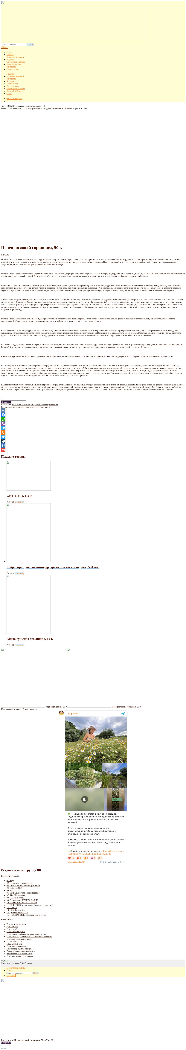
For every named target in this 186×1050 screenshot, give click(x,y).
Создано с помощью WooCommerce (17, 963)
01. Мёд (10, 880)
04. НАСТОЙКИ (14, 888)
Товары (10, 54)
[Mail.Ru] (93, 445)
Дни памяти (12, 926)
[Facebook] (93, 415)
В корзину (6, 402)
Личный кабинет (14, 64)
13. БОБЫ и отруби (16, 910)
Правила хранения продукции (21, 951)
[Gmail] (93, 450)
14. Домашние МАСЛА (17, 912)
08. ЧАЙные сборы (15, 898)
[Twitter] (93, 437)
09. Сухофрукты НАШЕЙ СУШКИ (23, 900)
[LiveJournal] (93, 441)
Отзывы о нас (13, 86)
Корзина (10, 59)
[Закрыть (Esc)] (2, 1045)
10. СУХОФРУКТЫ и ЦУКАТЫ (22, 902)
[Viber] (93, 423)
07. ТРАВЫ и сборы (16, 895)
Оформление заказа (16, 62)
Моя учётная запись (16, 968)
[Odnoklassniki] (93, 432)
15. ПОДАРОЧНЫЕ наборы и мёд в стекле (27, 915)
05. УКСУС (12, 890)
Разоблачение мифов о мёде (19, 953)
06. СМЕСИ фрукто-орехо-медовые (23, 893)
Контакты (11, 67)
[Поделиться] (5, 1045)
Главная (10, 74)
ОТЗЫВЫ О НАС (15, 941)
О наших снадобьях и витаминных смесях (26, 934)
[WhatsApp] (93, 419)
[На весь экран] (8, 1045)
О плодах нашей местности (19, 939)
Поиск (30, 44)
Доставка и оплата (15, 57)
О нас (9, 52)
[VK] (93, 410)
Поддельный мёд (14, 944)
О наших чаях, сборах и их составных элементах (29, 936)
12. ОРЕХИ (12, 907)
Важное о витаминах (16, 924)
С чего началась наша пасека (20, 956)
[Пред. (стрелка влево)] (2, 1048)
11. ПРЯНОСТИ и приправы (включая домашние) (33, 108)
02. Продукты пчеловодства (20, 883)
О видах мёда (13, 929)
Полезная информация (17, 946)
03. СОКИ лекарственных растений (23, 885)
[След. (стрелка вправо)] (5, 1048)
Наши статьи (13, 69)
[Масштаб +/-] (10, 1045)
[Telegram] (93, 428)
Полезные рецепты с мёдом (19, 949)
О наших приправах (16, 931)
